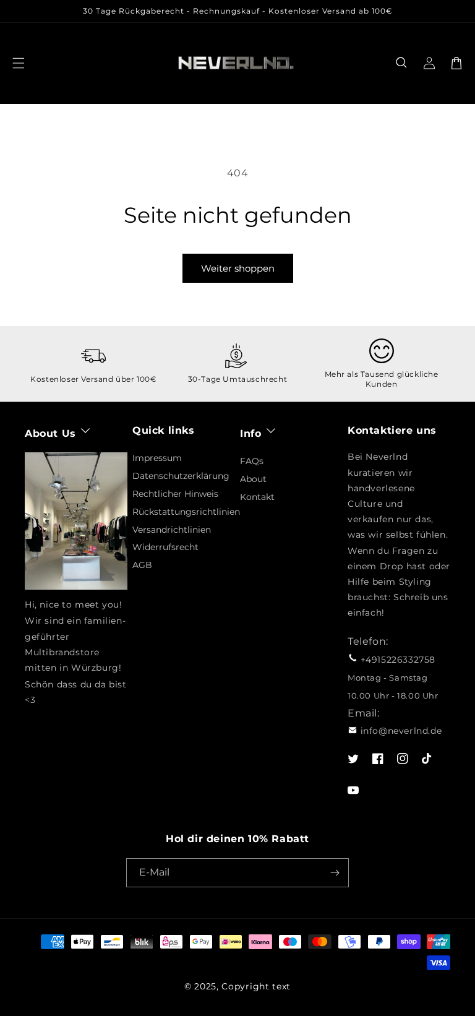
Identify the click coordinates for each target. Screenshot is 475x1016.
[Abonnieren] (334, 872)
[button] (402, 63)
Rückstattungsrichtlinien (186, 511)
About (253, 478)
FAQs (251, 461)
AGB (142, 564)
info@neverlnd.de (401, 730)
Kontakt (257, 496)
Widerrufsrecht (165, 547)
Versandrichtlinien (171, 529)
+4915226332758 (398, 659)
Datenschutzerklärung (180, 475)
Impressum (157, 457)
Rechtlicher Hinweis (175, 493)
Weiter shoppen (238, 268)
